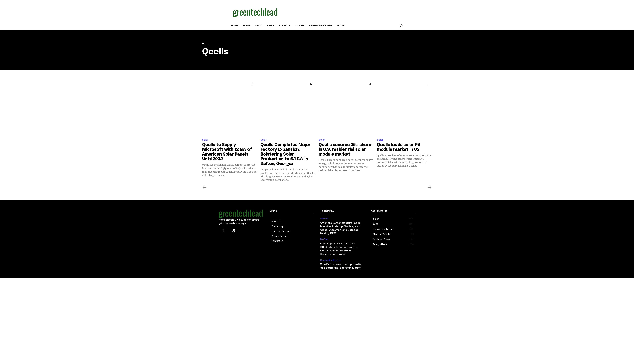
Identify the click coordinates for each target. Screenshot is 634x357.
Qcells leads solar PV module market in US (398, 147)
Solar (205, 139)
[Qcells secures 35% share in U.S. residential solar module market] (346, 107)
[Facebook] (223, 230)
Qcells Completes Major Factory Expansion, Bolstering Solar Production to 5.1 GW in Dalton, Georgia (285, 154)
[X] (233, 230)
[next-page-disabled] (429, 187)
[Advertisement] (342, 12)
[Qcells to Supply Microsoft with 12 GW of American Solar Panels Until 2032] (229, 107)
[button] (401, 26)
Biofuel (324, 239)
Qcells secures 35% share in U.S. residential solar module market (345, 150)
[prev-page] (204, 187)
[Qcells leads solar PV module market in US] (404, 107)
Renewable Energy (330, 260)
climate (324, 218)
